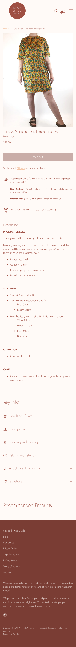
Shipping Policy (11, 554)
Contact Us (8, 542)
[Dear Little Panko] (17, 10)
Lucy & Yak (8, 136)
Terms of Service (11, 566)
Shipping (21, 168)
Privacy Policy (10, 548)
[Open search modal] (55, 10)
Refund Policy (10, 560)
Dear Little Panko (25, 628)
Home (6, 28)
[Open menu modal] (71, 10)
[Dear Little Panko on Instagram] (5, 615)
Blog (5, 536)
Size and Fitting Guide (14, 530)
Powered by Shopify (11, 634)
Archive (7, 572)
